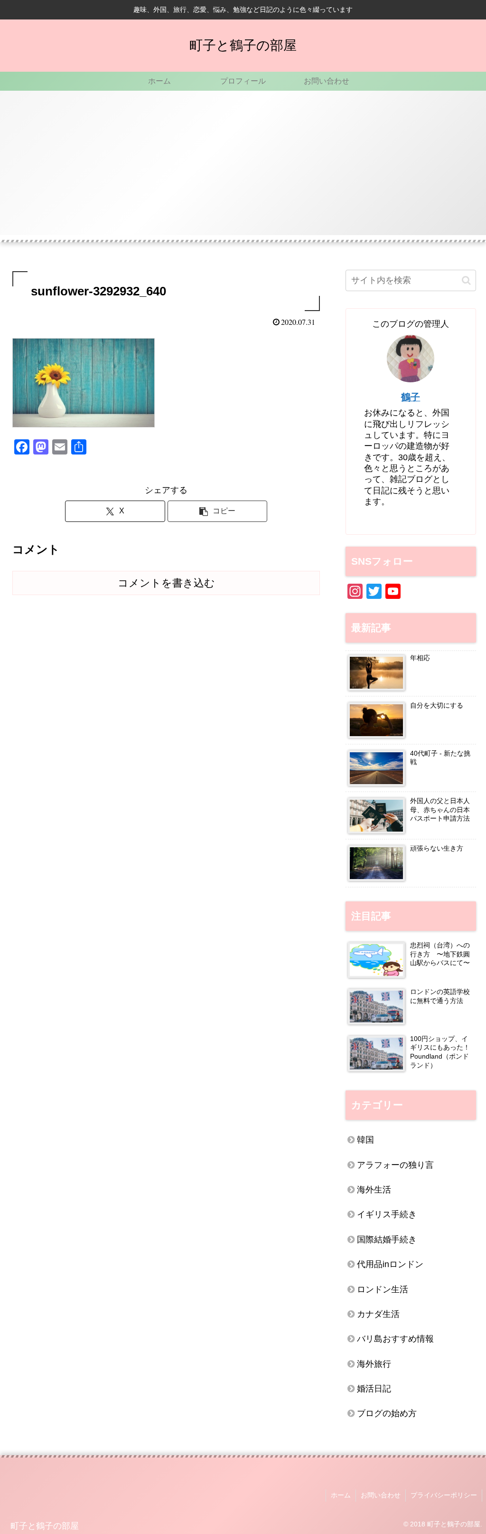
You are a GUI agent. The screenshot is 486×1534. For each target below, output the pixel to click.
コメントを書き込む (166, 583)
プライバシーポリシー (444, 1495)
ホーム (341, 1495)
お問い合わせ (381, 1495)
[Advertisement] (243, 168)
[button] (218, 511)
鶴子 (410, 397)
